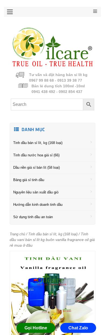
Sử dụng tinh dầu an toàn (33, 217)
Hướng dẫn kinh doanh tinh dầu (37, 205)
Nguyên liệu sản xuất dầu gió (35, 192)
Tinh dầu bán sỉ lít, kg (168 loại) (37, 143)
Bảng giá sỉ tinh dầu (28, 180)
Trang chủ (17, 234)
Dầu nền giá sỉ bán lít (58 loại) (36, 167)
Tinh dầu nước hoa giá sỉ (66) (36, 155)
